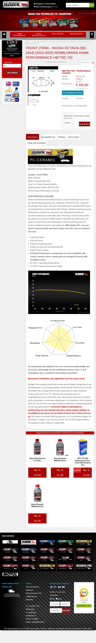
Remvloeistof (76, 34)
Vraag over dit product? (36, 142)
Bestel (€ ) (84, 124)
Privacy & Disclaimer (73, 628)
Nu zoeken (13, 73)
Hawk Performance (19, 35)
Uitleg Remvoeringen (38, 35)
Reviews (61, 137)
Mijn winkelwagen (44, 7)
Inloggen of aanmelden (46, 4)
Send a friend (73, 137)
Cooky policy (87, 628)
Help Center (57, 34)
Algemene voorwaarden (56, 628)
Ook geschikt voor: (48, 137)
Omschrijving (32, 137)
